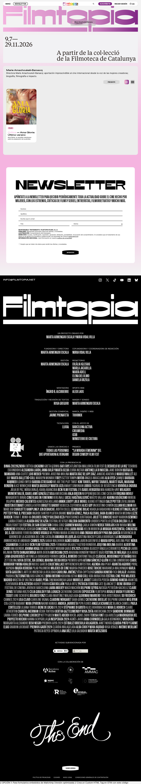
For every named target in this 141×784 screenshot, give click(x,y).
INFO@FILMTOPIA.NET (19, 280)
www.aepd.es (73, 236)
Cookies (57, 777)
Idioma (76, 224)
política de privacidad (64, 238)
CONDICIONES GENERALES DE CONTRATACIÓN (91, 777)
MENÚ (8, 4)
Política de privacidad (41, 777)
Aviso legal (67, 777)
